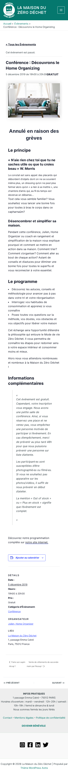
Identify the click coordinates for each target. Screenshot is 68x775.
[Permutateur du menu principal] (61, 10)
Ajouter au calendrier (27, 557)
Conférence (14, 611)
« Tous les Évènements (21, 44)
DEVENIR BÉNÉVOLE (34, 725)
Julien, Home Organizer (20, 623)
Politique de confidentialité (50, 717)
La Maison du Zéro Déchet (22, 635)
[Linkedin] (38, 745)
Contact (7, 717)
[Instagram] (22, 745)
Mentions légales (24, 717)
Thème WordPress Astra (34, 767)
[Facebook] (30, 745)
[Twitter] (46, 745)
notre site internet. (36, 542)
